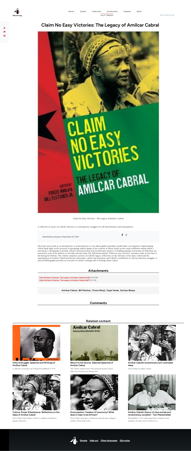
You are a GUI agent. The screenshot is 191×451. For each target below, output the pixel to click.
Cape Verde (113, 290)
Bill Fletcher (85, 290)
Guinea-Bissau (127, 290)
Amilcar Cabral (69, 290)
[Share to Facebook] (122, 234)
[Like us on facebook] (4, 36)
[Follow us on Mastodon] (4, 28)
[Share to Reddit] (126, 234)
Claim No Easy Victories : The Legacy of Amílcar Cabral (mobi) (65, 277)
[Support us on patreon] (4, 32)
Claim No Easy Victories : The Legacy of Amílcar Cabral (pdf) (64, 280)
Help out (94, 440)
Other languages (109, 440)
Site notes (125, 440)
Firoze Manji (98, 290)
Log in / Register (106, 15)
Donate (83, 440)
